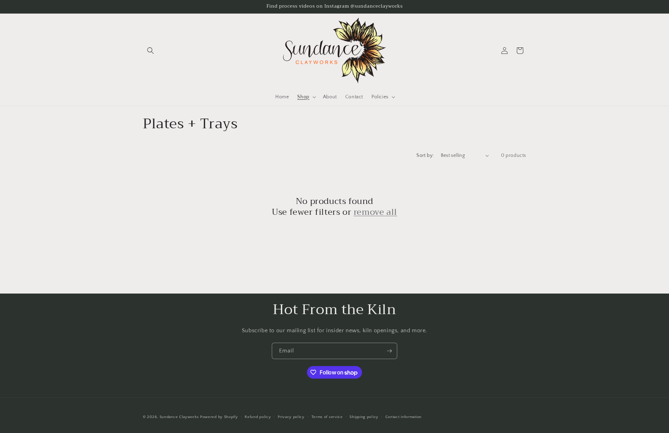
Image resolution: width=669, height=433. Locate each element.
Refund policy (258, 417)
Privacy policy (291, 417)
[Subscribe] (389, 351)
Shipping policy (363, 417)
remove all (375, 212)
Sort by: (424, 155)
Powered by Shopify (219, 417)
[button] (150, 50)
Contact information (403, 417)
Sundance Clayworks (179, 417)
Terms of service (327, 417)
